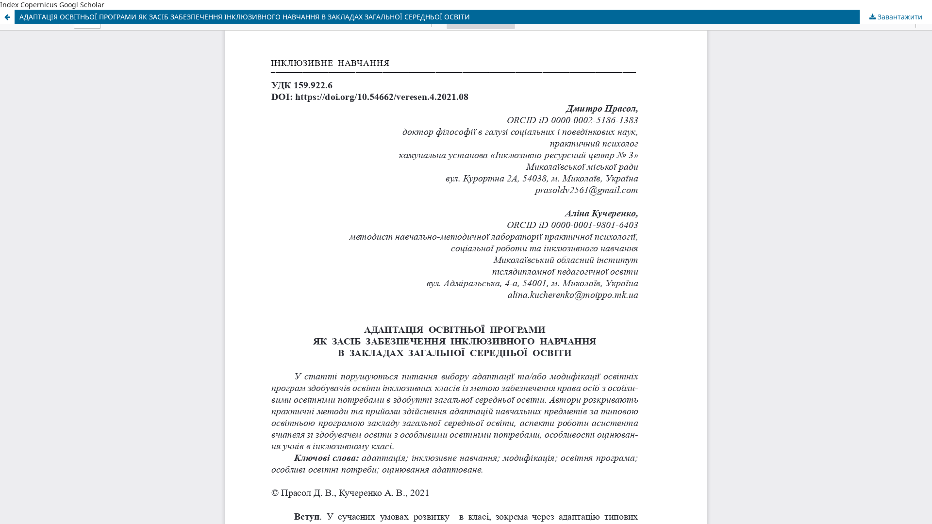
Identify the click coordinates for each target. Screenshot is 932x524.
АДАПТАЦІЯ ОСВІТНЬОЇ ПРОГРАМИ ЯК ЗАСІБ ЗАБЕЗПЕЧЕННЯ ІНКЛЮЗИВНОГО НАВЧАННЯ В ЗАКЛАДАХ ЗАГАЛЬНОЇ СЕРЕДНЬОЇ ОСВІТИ (244, 16)
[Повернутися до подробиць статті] (7, 17)
